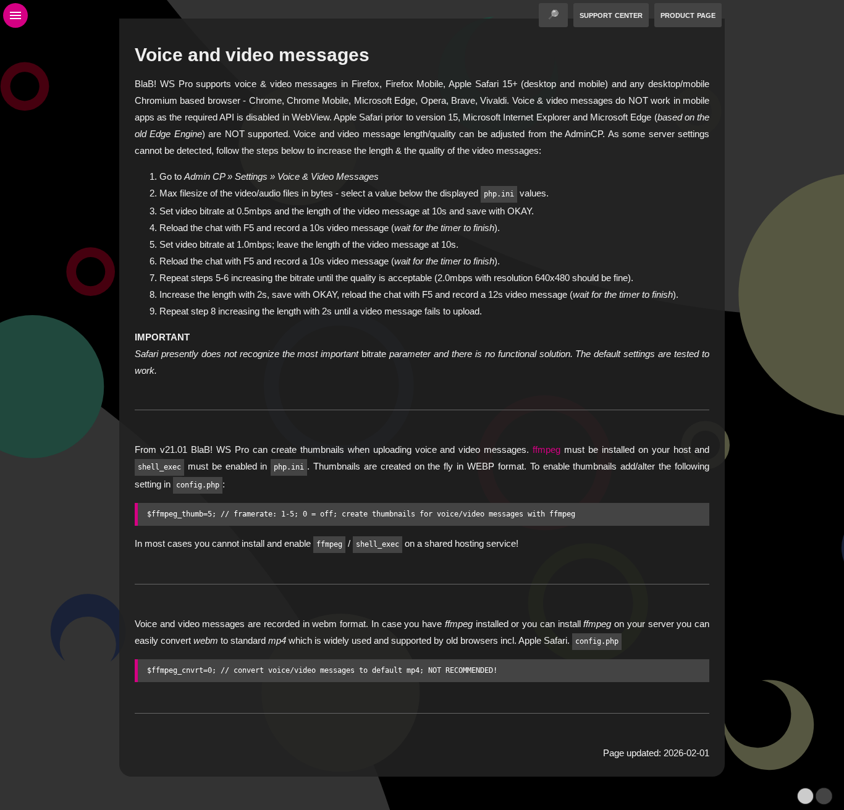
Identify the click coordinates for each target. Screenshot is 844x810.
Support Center (611, 14)
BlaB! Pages (443, 801)
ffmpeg (546, 449)
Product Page (687, 14)
